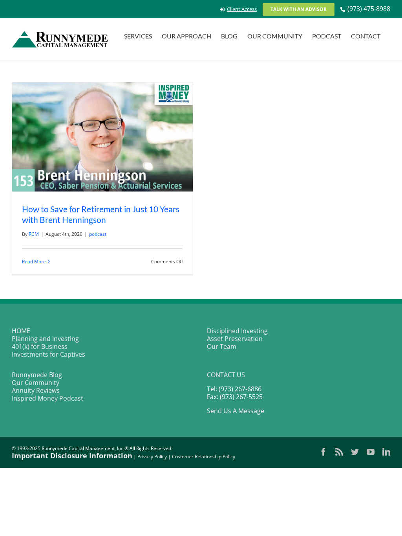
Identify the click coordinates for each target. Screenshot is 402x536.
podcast (97, 234)
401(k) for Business (40, 346)
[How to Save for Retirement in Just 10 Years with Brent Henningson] (102, 136)
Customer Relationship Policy (203, 456)
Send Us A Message (235, 411)
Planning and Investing (45, 338)
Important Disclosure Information (72, 455)
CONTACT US (226, 374)
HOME (21, 330)
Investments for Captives (48, 354)
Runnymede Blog (37, 374)
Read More (34, 261)
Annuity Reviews (36, 390)
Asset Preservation (235, 338)
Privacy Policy (152, 456)
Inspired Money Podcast (47, 398)
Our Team (221, 346)
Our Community (35, 382)
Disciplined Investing (237, 330)
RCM (34, 234)
